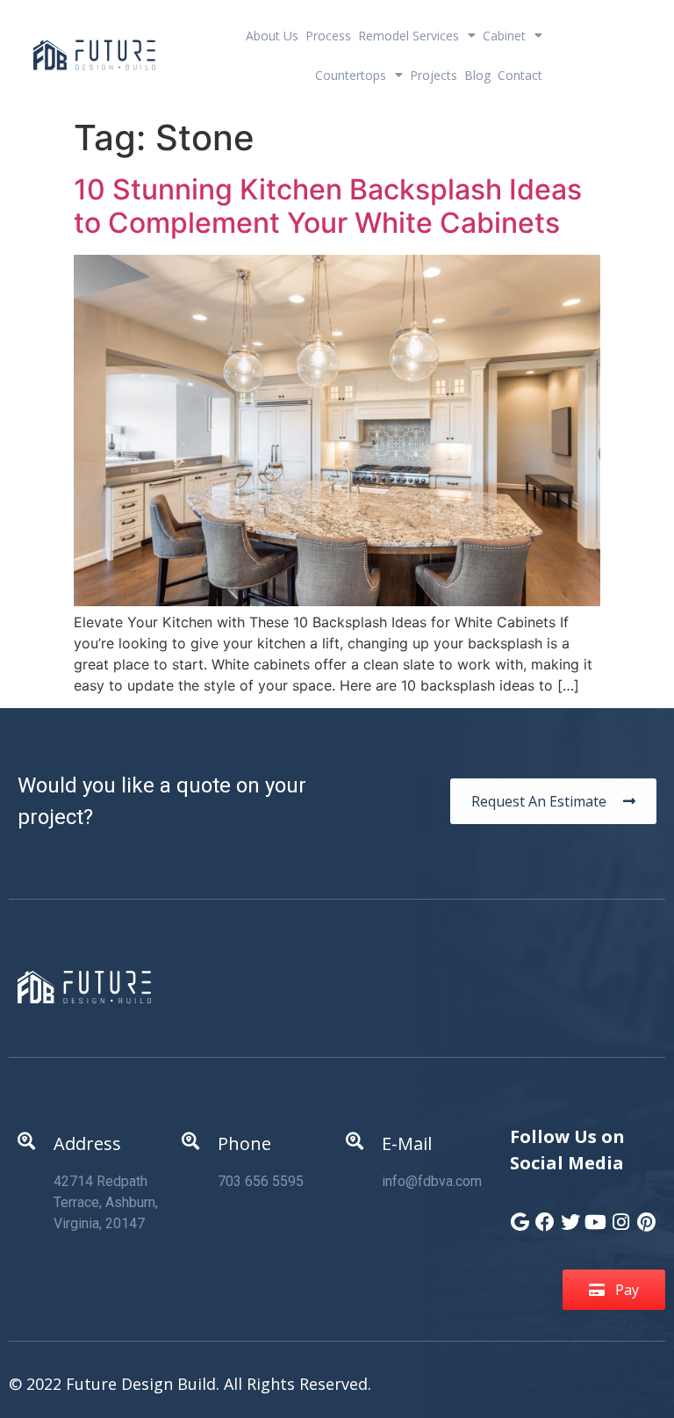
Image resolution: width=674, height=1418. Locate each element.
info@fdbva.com (432, 1181)
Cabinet (504, 35)
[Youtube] (596, 1213)
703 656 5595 (261, 1181)
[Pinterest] (646, 1213)
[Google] (520, 1213)
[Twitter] (570, 1213)
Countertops (350, 75)
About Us (272, 35)
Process (328, 35)
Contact (520, 75)
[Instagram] (621, 1213)
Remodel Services (408, 35)
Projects (433, 75)
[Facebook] (545, 1213)
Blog (477, 75)
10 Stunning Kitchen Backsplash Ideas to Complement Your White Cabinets (328, 206)
